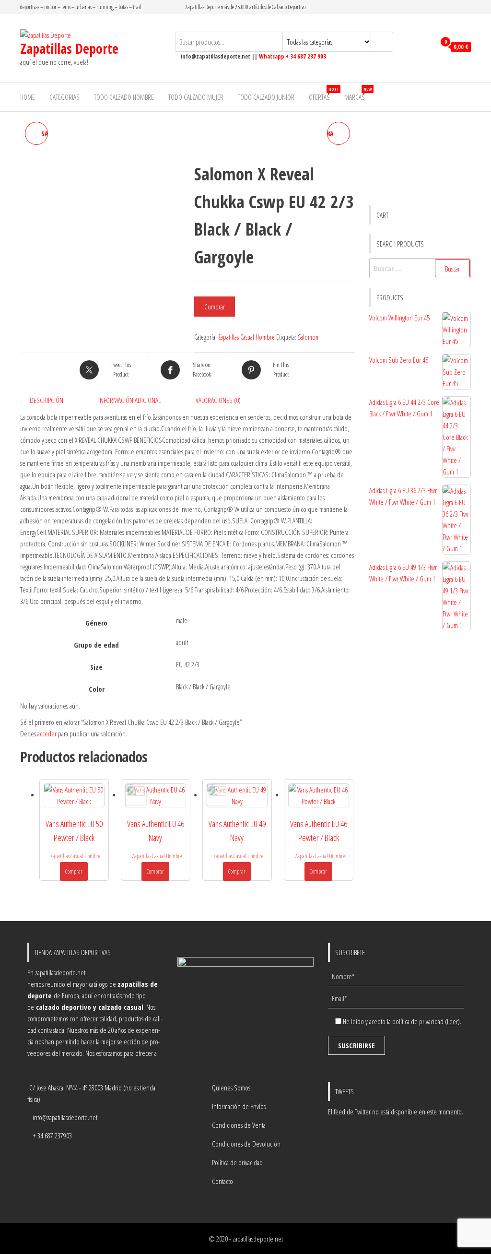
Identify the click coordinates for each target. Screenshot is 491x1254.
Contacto (222, 1181)
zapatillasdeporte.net (258, 1238)
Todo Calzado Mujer (195, 97)
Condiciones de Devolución (246, 1143)
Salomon (308, 337)
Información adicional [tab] (129, 400)
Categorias (64, 97)
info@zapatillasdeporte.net (65, 1117)
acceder (47, 733)
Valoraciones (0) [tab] (218, 400)
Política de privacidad (237, 1162)
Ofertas (323, 94)
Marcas (358, 94)
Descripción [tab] (46, 400)
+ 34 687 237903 (52, 1135)
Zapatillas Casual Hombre (246, 337)
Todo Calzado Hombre (124, 97)
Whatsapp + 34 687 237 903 (292, 56)
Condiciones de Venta (239, 1125)
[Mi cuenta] (425, 47)
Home (27, 97)
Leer (452, 1021)
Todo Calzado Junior (266, 97)
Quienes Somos (231, 1087)
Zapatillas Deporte (69, 48)
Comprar (214, 306)
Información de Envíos (239, 1106)
